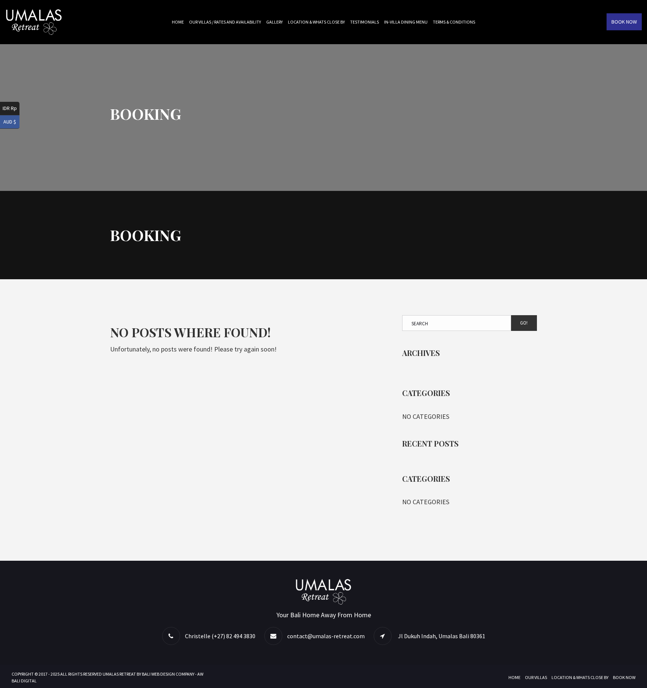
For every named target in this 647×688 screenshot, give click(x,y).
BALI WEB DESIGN (158, 674)
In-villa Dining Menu (406, 22)
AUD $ (9, 121)
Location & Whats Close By (316, 22)
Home (178, 22)
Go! (524, 323)
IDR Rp (10, 108)
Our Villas (536, 677)
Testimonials (364, 22)
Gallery (274, 22)
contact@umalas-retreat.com (326, 636)
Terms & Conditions (454, 22)
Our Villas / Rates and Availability (225, 22)
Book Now (624, 21)
